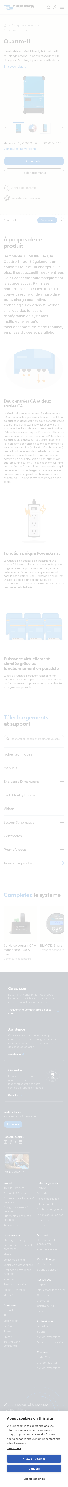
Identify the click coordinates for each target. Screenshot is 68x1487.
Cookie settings (34, 1478)
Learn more (14, 1448)
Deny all (34, 1468)
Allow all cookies (34, 1459)
